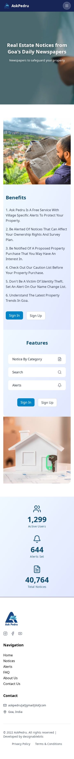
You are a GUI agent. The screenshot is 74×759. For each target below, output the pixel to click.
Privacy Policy (21, 744)
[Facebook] (13, 633)
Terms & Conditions (48, 744)
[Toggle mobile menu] (67, 6)
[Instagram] (5, 633)
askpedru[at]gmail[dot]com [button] (27, 705)
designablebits (33, 736)
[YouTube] (20, 633)
